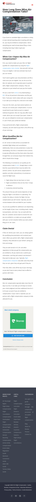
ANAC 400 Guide (5, 465)
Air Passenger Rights (7, 402)
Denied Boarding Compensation (7, 437)
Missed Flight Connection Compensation (7, 429)
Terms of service (16, 490)
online (16, 93)
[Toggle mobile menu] (32, 5)
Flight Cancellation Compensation (7, 414)
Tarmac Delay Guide (7, 470)
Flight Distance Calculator (17, 411)
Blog (26, 424)
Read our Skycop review (18, 339)
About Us (27, 426)
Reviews (16, 422)
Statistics (16, 435)
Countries (16, 430)
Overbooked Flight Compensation (7, 422)
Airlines (16, 424)
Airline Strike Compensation (7, 444)
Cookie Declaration (27, 490)
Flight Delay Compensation (7, 407)
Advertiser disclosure (25, 487)
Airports (16, 427)
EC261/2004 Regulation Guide (6, 450)
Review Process (27, 430)
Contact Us (28, 434)
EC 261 (17, 165)
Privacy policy (7, 490)
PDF (4, 95)
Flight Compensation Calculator (18, 403)
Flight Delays (17, 437)
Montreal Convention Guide (6, 458)
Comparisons (17, 432)
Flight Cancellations (18, 441)
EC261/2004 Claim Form (17, 418)
